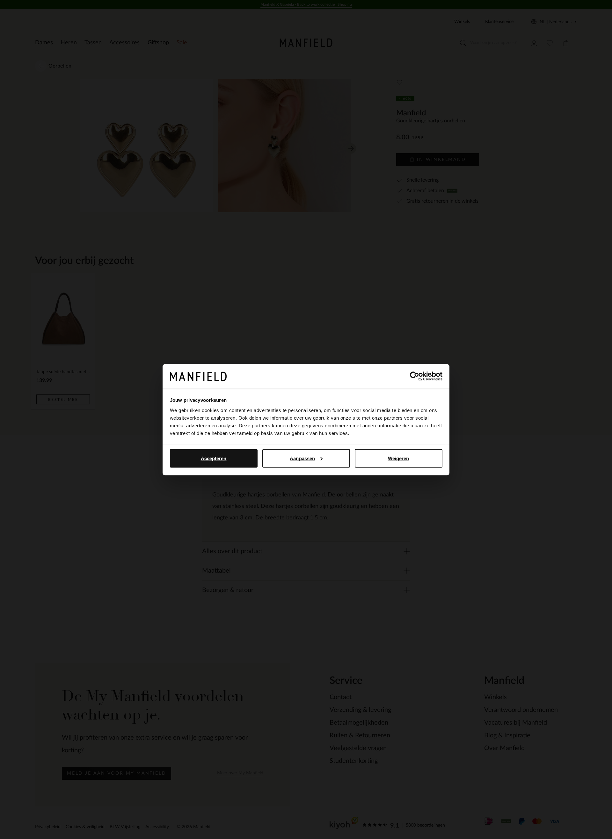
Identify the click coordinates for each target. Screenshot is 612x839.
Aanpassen (302, 458)
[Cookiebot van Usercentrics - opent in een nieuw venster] (414, 376)
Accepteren (214, 458)
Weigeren (398, 458)
